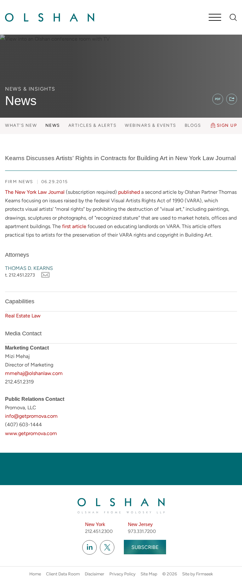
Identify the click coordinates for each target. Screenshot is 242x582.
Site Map (149, 573)
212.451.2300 (99, 531)
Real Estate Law (23, 316)
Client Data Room (63, 573)
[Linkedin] (89, 547)
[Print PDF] (217, 99)
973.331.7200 (142, 531)
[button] (231, 99)
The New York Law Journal (35, 192)
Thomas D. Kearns (29, 268)
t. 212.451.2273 (20, 275)
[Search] (233, 17)
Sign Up (227, 125)
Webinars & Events (150, 125)
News (52, 125)
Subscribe (144, 547)
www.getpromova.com (31, 433)
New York (95, 524)
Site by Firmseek (197, 573)
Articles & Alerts (92, 125)
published (129, 192)
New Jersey (140, 524)
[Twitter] (107, 547)
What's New (21, 125)
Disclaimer (94, 573)
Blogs (193, 125)
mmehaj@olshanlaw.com (34, 373)
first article (74, 226)
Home (35, 573)
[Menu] (214, 18)
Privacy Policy (122, 573)
